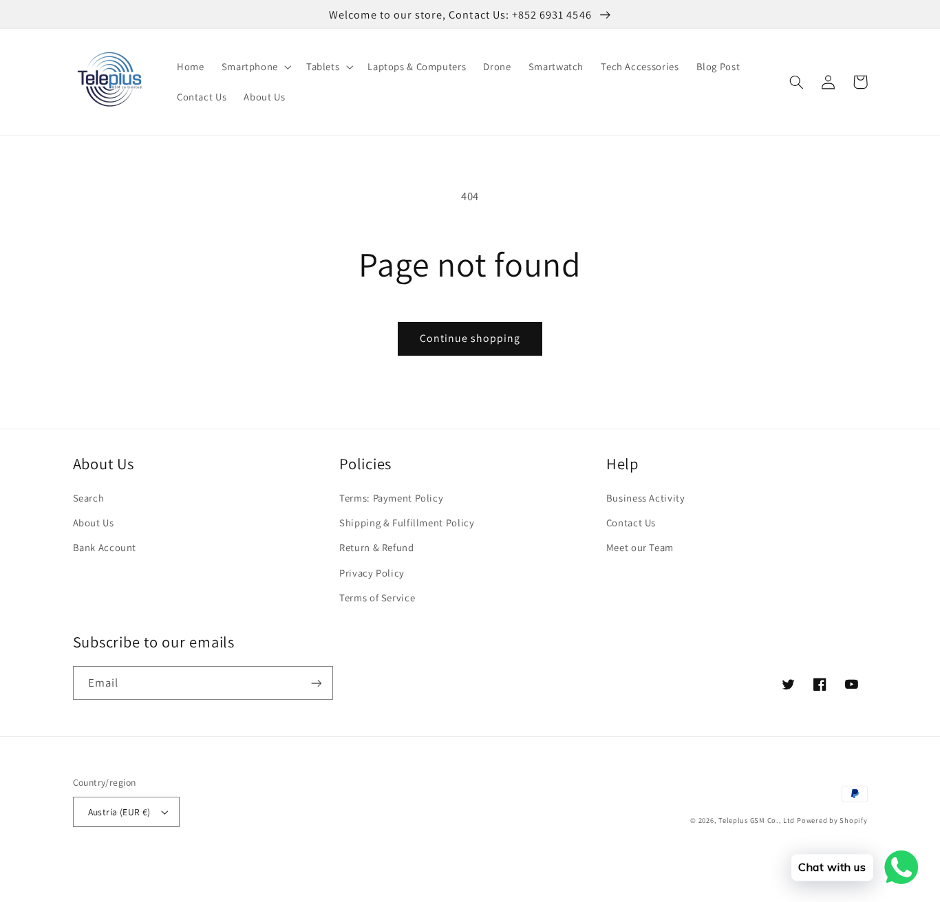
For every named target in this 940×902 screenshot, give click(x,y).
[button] (255, 67)
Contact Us (631, 522)
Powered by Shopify (832, 820)
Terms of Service (377, 597)
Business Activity (645, 497)
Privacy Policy (372, 572)
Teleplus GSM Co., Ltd (756, 820)
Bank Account (105, 547)
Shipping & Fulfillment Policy (406, 522)
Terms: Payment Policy (391, 497)
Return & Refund (376, 547)
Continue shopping (470, 338)
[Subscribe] (316, 683)
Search (89, 497)
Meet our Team (640, 547)
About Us (93, 522)
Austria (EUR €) (119, 812)
